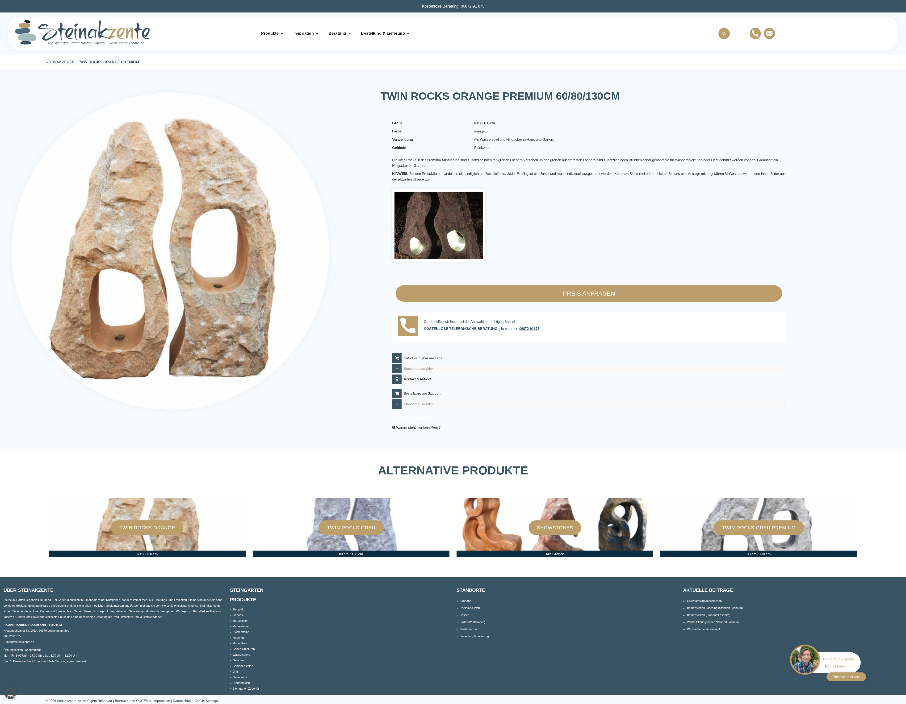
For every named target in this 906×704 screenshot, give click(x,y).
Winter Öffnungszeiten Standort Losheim (713, 622)
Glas (236, 671)
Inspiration (304, 33)
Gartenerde (240, 677)
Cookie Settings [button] (206, 701)
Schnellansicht (148, 518)
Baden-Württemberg (473, 622)
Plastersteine (241, 632)
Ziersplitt (238, 609)
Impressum (161, 701)
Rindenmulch (241, 683)
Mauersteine (241, 626)
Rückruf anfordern (846, 677)
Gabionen (239, 660)
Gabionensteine (243, 666)
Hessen (465, 615)
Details (148, 537)
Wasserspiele (241, 654)
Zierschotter (240, 620)
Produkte (270, 33)
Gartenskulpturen (244, 649)
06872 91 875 (472, 6)
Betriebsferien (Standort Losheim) (708, 615)
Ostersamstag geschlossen (704, 601)
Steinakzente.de (69, 701)
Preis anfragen (589, 293)
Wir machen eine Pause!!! (703, 629)
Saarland (465, 601)
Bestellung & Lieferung (383, 33)
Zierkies (238, 615)
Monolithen (240, 643)
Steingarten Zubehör (246, 688)
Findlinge (239, 637)
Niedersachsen (469, 629)
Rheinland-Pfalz (470, 608)
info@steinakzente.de (20, 642)
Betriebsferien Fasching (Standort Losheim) (715, 608)
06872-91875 (529, 329)
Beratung (337, 33)
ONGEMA (143, 701)
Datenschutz (182, 701)
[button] (10, 693)
